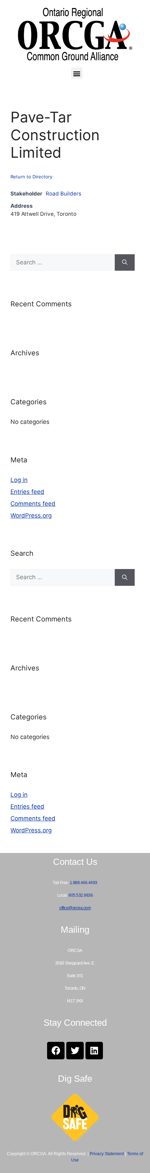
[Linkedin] (94, 1050)
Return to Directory (31, 176)
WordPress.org (31, 515)
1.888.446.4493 (83, 882)
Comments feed (32, 503)
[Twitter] (75, 1050)
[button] (77, 73)
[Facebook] (56, 1050)
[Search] (125, 262)
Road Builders (63, 193)
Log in (19, 479)
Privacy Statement (107, 1153)
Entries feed (27, 491)
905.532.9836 (80, 895)
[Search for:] (62, 262)
